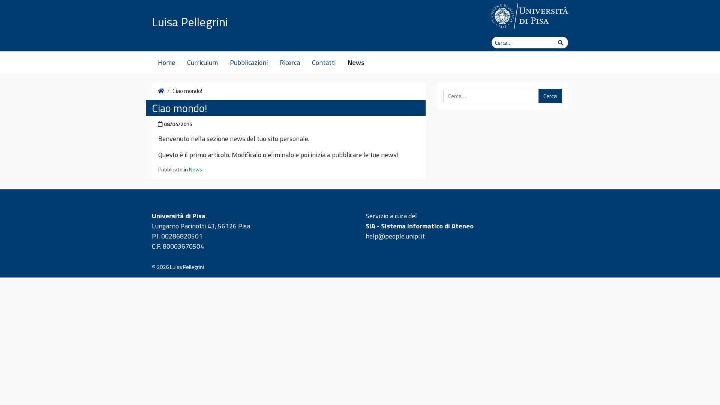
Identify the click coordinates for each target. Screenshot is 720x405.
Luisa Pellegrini (190, 22)
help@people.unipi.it (395, 236)
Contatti (324, 62)
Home (166, 62)
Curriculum (202, 62)
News (356, 62)
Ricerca (290, 62)
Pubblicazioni (249, 62)
